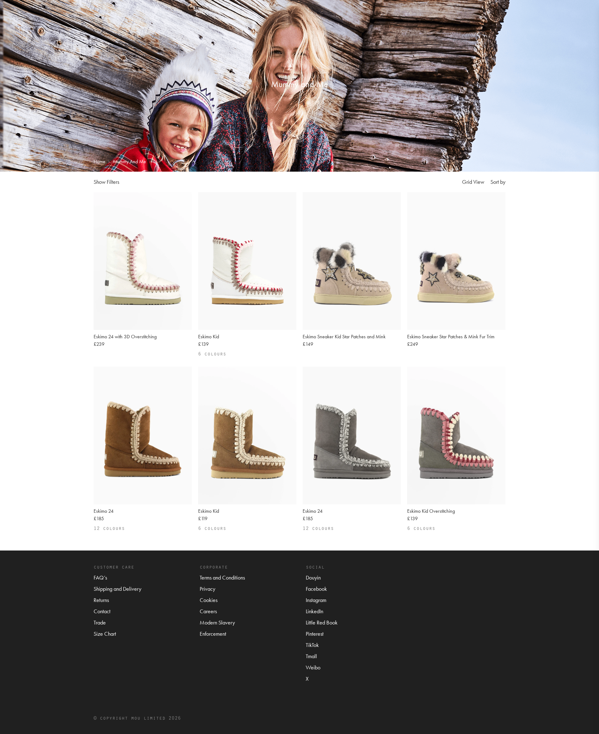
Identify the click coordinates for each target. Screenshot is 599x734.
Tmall (311, 656)
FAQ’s (100, 577)
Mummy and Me (129, 161)
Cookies (208, 600)
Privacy (207, 588)
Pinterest (315, 633)
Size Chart (105, 633)
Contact (102, 611)
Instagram (316, 600)
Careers (208, 611)
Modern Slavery (217, 622)
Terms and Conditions (222, 577)
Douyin (313, 577)
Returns (101, 600)
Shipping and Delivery (117, 588)
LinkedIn (314, 611)
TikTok (312, 644)
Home (99, 161)
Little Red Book (322, 622)
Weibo (313, 667)
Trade (100, 622)
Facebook (316, 588)
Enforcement (213, 633)
